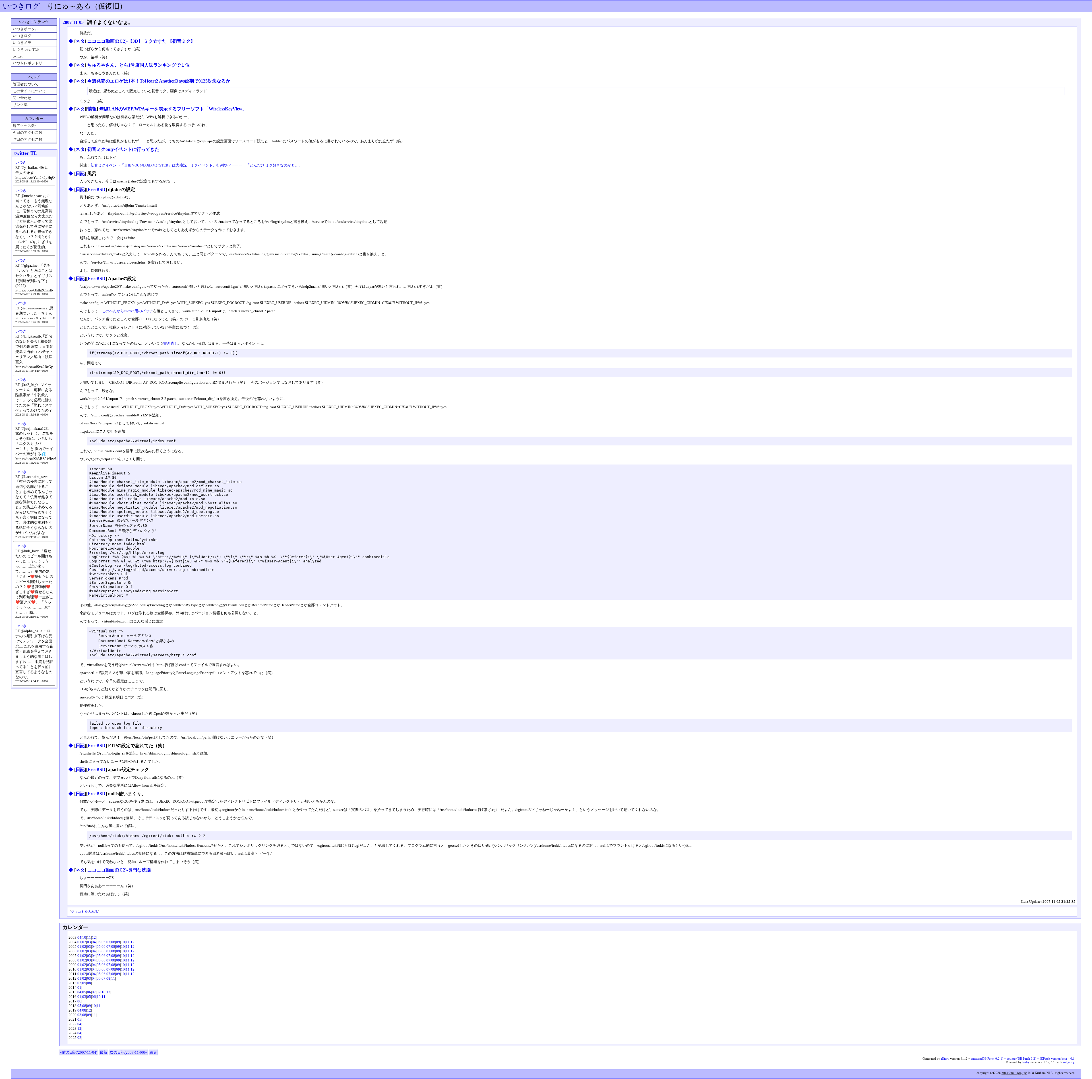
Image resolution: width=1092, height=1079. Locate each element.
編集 (153, 1052)
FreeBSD (97, 189)
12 (94, 937)
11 (89, 937)
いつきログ (21, 6)
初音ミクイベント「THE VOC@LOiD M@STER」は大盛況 (139, 165)
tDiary (945, 1058)
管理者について (26, 84)
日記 (80, 173)
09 (118, 942)
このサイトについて (29, 91)
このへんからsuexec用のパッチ (127, 311)
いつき (20, 162)
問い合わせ (22, 98)
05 (99, 942)
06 (104, 942)
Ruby (1025, 1062)
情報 (92, 108)
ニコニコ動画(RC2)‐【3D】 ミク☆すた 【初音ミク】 (141, 41)
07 (108, 942)
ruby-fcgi (1069, 1062)
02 (84, 942)
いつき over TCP (26, 49)
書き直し (170, 343)
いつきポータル (26, 29)
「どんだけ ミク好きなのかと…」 (274, 165)
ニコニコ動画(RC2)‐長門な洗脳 (119, 870)
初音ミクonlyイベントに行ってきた (123, 149)
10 (84, 937)
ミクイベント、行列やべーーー (216, 165)
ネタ (80, 41)
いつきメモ (22, 42)
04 (79, 937)
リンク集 (20, 104)
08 (113, 942)
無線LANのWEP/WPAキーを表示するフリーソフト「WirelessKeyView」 (173, 108)
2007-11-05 (73, 22)
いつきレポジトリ (27, 63)
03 (89, 942)
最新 (103, 1052)
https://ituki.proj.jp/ (1014, 1072)
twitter (18, 56)
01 (79, 942)
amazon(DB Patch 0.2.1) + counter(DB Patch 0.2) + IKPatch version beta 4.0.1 (1023, 1058)
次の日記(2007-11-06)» (128, 1052)
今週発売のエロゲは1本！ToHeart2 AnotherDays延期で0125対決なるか (158, 81)
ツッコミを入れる (84, 912)
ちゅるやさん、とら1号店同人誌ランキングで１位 (138, 65)
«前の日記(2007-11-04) (78, 1052)
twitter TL (25, 153)
